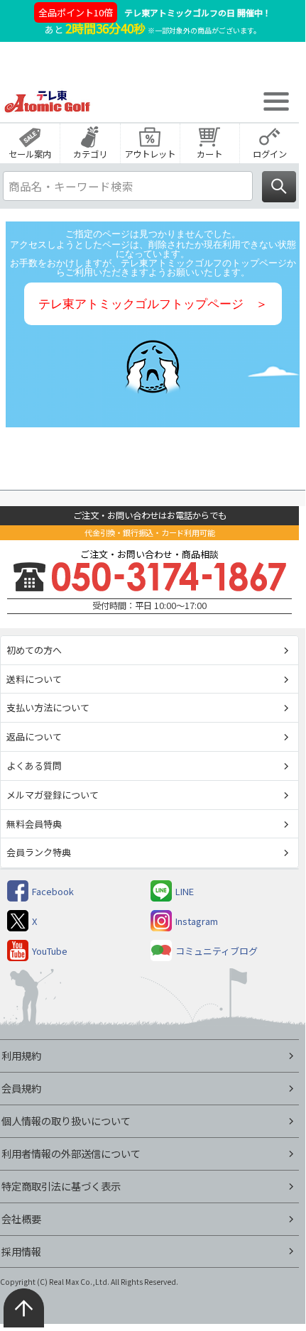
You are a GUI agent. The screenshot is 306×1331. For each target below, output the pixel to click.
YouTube (49, 951)
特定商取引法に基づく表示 (61, 1185)
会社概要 (21, 1218)
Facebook (53, 891)
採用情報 (21, 1251)
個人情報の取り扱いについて (66, 1120)
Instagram (196, 921)
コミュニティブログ (216, 951)
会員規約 (21, 1087)
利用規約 (21, 1055)
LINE (184, 891)
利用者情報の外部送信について (71, 1153)
